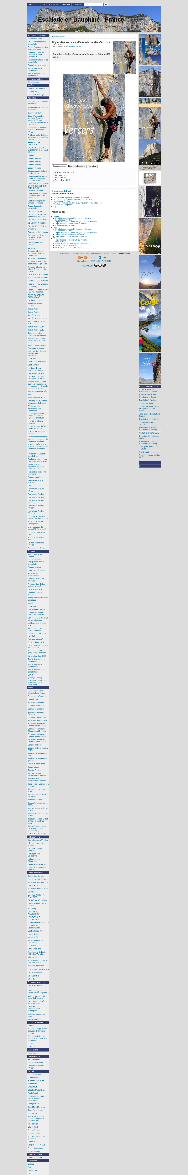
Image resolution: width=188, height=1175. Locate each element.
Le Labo (31, 603)
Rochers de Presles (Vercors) (36, 501)
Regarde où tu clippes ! (37, 65)
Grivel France (33, 1170)
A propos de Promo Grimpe (35, 555)
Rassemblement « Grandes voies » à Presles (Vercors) (36, 466)
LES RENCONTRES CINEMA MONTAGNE (36, 377)
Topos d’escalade (146, 403)
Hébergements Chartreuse (34, 860)
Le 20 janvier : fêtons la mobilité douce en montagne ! (37, 353)
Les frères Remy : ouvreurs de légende (36, 369)
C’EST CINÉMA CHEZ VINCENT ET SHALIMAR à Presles (38, 150)
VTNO (30, 675)
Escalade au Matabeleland (33, 575)
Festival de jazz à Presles (38, 281)
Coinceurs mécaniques (37, 570)
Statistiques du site (101, 253)
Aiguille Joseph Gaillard (37, 879)
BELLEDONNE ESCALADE (34, 144)
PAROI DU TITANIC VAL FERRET (37, 635)
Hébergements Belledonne (34, 855)
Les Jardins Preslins (36, 373)
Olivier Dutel (33, 1127)
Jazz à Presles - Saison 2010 (37, 323)
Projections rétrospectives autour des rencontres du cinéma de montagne (38, 439)
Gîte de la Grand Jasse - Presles (37, 844)
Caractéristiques (59, 166)
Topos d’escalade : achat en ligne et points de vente (76, 222)
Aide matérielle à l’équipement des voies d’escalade (74, 199)
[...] (54, 207)
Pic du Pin (32, 946)
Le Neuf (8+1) (33, 92)
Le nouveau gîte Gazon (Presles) (37, 868)
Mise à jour (92, 166)
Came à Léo (144, 452)
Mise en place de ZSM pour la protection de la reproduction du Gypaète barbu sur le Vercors (38, 385)
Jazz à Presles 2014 (36, 327)
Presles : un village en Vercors (37, 433)
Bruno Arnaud (33, 1077)
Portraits (31, 1071)
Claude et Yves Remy (36, 1090)
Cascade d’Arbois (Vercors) (35, 986)
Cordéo (31, 1026)
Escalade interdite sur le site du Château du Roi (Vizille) (37, 269)
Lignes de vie (33, 934)
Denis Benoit (33, 1093)
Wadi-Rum (32, 979)
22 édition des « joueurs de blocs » (38, 108)
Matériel (31, 85)
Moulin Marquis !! (35, 1019)
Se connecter (87, 253)
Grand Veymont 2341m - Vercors (37, 904)
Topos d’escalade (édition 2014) (38, 809)
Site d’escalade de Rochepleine (35, 523)
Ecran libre (32, 248)
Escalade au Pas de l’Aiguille (36, 580)
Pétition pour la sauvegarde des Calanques (34, 408)
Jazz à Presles (34, 309)
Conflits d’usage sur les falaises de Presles (37, 202)
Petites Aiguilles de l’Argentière (35, 941)
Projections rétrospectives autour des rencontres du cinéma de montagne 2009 (38, 447)
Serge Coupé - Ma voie (37, 1145)
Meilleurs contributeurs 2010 (37, 624)
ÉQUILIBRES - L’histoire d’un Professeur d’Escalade (37, 1098)
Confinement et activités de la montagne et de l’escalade (37, 195)
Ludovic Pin (32, 1113)
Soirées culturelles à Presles (36, 544)
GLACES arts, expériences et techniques (34, 1009)
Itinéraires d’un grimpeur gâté (37, 754)
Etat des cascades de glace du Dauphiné (36, 997)
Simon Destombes (35, 1148)
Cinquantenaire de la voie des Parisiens (38, 172)
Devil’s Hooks (33, 886)
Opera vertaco (33, 767)
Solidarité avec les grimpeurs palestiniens (37, 652)
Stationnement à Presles (37, 548)
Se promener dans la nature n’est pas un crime (38, 517)
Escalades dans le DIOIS (38, 889)
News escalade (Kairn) (37, 398)
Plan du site (53, 5)
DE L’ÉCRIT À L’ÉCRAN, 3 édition (38, 227)
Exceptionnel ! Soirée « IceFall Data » (36, 1002)
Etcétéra (31, 892)
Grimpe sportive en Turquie (35, 593)
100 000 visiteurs (35, 113)
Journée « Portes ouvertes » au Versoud (37, 334)
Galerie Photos (34, 1056)
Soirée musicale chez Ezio (36, 533)
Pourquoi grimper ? (35, 639)
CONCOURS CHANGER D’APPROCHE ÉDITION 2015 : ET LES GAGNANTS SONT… (38, 187)
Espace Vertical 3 (35, 589)
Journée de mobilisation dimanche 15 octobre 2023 (37, 340)
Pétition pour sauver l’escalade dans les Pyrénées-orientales (36, 416)
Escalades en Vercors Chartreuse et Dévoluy (71, 197)
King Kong (32, 909)
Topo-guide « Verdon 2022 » (147, 423)
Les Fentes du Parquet (37, 931)
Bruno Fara (32, 1084)
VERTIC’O (32, 1047)
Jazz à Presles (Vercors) (37, 318)
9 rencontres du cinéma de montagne (38, 102)
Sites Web (66, 5)
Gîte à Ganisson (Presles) (38, 840)
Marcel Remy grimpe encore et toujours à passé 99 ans (36, 1118)
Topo (55, 227)
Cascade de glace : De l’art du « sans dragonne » (38, 992)
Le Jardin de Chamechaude (34, 927)
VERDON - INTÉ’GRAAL (149, 433)
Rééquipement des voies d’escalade (38, 61)
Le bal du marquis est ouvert (36, 1015)
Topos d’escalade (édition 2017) (149, 456)
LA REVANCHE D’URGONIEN (34, 918)
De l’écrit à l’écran (35, 211)
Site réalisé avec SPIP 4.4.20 (88, 261)
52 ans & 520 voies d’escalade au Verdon (148, 391)
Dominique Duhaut (76, 46)
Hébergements (34, 837)
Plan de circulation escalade (35, 422)
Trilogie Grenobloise (36, 966)
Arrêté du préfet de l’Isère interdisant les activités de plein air (38, 137)
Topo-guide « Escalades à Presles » (69, 234)
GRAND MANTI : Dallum (37, 900)
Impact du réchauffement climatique (38, 599)
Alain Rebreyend (34, 1074)
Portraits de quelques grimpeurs (36, 1138)
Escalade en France (36, 706)
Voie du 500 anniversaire (38, 969)
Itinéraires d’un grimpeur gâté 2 (149, 437)
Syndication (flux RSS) (37, 656)
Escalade (31, 551)
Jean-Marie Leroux (35, 1110)
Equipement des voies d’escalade (37, 43)
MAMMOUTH (60, 242)
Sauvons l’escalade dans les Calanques (38, 646)
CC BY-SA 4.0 (88, 266)
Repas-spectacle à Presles (35, 481)
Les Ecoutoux (33, 365)
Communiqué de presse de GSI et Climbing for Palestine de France (37, 178)
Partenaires (32, 1161)
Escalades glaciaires (36, 982)
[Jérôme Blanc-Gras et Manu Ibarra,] (150, 178)
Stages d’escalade (35, 1022)
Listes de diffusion (35, 1154)
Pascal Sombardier (35, 1130)
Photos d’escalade (35, 1063)
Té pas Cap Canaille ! (36, 876)
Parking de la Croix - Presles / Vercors (36, 629)
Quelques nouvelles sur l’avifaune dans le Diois (37, 460)
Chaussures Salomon (36, 88)
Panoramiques (34, 1059)
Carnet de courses (35, 873)
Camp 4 (31, 155)
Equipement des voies (37, 36)
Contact (42, 5)
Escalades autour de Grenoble (36, 713)
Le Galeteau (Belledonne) (38, 923)
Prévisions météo (35, 79)
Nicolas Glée (33, 1124)
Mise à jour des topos (36, 764)
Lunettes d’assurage (36, 95)
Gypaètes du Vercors (36, 300)
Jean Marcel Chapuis (36, 1107)
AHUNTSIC (106, 261)
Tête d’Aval (32, 957)
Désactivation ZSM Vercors (35, 244)
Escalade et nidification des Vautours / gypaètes (37, 263)
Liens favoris (33, 1050)
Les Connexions (34, 606)
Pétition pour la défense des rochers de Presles (37, 402)
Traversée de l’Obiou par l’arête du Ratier (38, 961)
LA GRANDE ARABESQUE (33, 913)
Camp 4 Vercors (34, 158)
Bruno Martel (33, 1087)
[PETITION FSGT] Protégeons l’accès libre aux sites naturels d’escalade (37, 681)
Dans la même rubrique (148, 386)
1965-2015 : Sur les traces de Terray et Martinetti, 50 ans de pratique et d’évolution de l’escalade (38, 120)
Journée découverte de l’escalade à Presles (37, 347)
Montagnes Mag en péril (37, 391)
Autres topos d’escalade (37, 696)
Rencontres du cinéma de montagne (38, 473)
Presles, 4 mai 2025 (36, 642)
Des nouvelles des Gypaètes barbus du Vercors (36, 237)
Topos (62, 37)
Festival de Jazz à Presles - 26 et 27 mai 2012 (38, 291)
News (30, 395)
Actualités (32, 98)
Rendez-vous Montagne (37, 477)
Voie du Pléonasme (35, 973)
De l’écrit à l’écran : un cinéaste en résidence (37, 216)
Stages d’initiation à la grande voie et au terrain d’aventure (37, 1038)
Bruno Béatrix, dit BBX (37, 1081)
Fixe (29, 1167)
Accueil (55, 37)
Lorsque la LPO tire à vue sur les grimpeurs (38, 619)
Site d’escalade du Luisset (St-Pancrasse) (37, 528)
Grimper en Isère (34, 745)
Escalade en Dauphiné (62, 205)
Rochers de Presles (36, 494)
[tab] (59, 166)
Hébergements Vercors (37, 864)
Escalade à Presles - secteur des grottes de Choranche (37, 253)
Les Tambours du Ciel (36, 609)
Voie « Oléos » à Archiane (65, 245)
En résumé (77, 5)
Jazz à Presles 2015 (36, 330)
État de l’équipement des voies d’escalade (38, 48)
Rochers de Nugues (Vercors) (36, 490)
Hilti (29, 1173)
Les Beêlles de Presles (37, 362)
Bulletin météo (33, 82)
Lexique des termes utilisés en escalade (36, 614)
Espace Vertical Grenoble (38, 274)
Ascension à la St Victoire (38, 882)
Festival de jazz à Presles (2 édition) (38, 285)
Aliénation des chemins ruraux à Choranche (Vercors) (37, 130)
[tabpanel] (94, 176)
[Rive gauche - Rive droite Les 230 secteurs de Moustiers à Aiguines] (150, 236)
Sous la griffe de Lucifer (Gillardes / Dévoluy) (37, 953)
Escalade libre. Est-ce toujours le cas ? (36, 585)
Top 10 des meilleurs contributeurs (36, 69)
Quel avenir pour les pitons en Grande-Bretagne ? (36, 54)
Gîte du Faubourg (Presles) (35, 850)
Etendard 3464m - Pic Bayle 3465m (36, 896)
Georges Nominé (35, 1104)
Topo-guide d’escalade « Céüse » (148, 448)
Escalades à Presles (61, 201)
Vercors (56, 238)
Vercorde (31, 1044)
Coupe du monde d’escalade (35, 207)
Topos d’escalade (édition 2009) (38, 804)
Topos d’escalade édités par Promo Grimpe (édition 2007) (37, 828)
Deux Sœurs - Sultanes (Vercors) (68, 247)
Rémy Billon (33, 1142)
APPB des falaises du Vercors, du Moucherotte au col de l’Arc (77, 203)
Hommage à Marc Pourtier (35, 304)
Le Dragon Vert (34, 359)
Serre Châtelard (34, 949)
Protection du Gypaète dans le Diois (37, 455)
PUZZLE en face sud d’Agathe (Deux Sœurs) (73, 244)
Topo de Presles (34, 770)
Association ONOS (35, 39)
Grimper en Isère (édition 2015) (38, 749)
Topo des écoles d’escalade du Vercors (71, 224)
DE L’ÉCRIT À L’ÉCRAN (37, 220)
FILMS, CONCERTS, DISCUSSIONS (36, 296)
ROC (30, 486)
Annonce (57, 216)
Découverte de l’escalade (38, 232)
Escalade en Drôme (36, 703)
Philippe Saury (34, 1133)
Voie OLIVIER (33, 976)
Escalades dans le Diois (65, 225)
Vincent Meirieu (34, 1151)
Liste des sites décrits (76, 166)
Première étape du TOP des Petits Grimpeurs (37, 427)
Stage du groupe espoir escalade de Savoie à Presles (37, 1031)
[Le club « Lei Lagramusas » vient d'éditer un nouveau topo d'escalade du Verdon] (150, 202)
